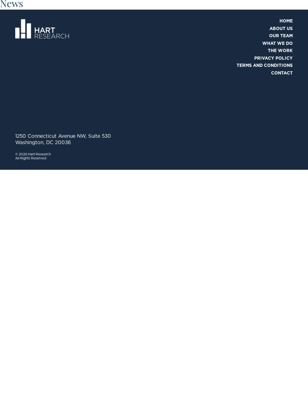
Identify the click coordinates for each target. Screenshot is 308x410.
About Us (281, 28)
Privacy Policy (273, 58)
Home (286, 21)
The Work (280, 50)
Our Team (281, 35)
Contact (282, 73)
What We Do (277, 43)
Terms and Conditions (265, 65)
